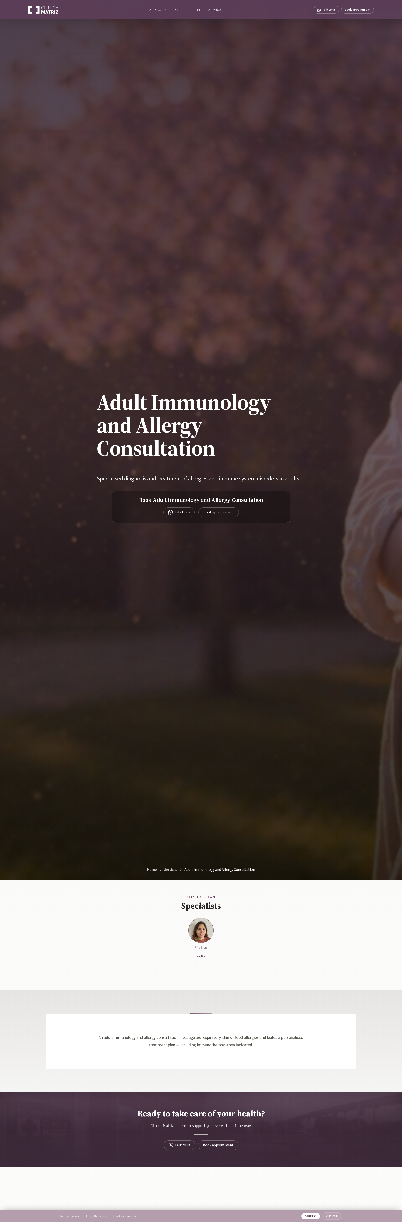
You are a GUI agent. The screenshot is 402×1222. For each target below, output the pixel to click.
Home (152, 869)
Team (196, 10)
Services (156, 10)
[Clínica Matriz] (43, 10)
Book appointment (357, 9)
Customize (332, 1216)
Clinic (179, 10)
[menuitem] (158, 9)
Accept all (310, 1216)
